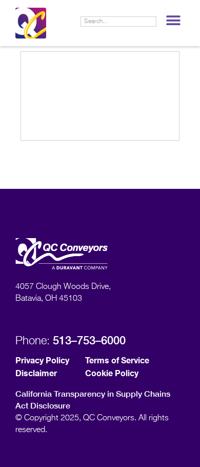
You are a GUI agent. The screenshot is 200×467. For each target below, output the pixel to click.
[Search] (151, 21)
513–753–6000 (89, 340)
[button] (173, 20)
